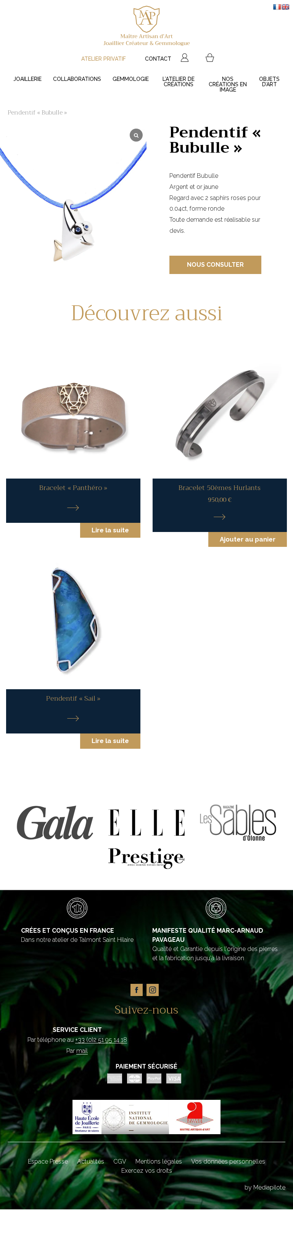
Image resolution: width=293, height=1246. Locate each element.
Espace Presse (48, 1161)
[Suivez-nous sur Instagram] (154, 998)
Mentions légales (158, 1161)
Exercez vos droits (146, 1170)
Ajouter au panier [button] (247, 539)
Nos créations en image (228, 84)
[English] (285, 7)
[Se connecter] (184, 58)
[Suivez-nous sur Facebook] (138, 998)
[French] (277, 7)
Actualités (90, 1161)
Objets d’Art (269, 81)
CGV (119, 1161)
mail (82, 1050)
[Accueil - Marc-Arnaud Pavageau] (146, 27)
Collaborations (77, 79)
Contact (158, 59)
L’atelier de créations (179, 81)
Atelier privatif (103, 59)
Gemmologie (131, 79)
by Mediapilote (265, 1187)
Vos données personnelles (228, 1161)
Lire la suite (110, 530)
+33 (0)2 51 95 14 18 (101, 1039)
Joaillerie (27, 79)
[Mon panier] (210, 58)
